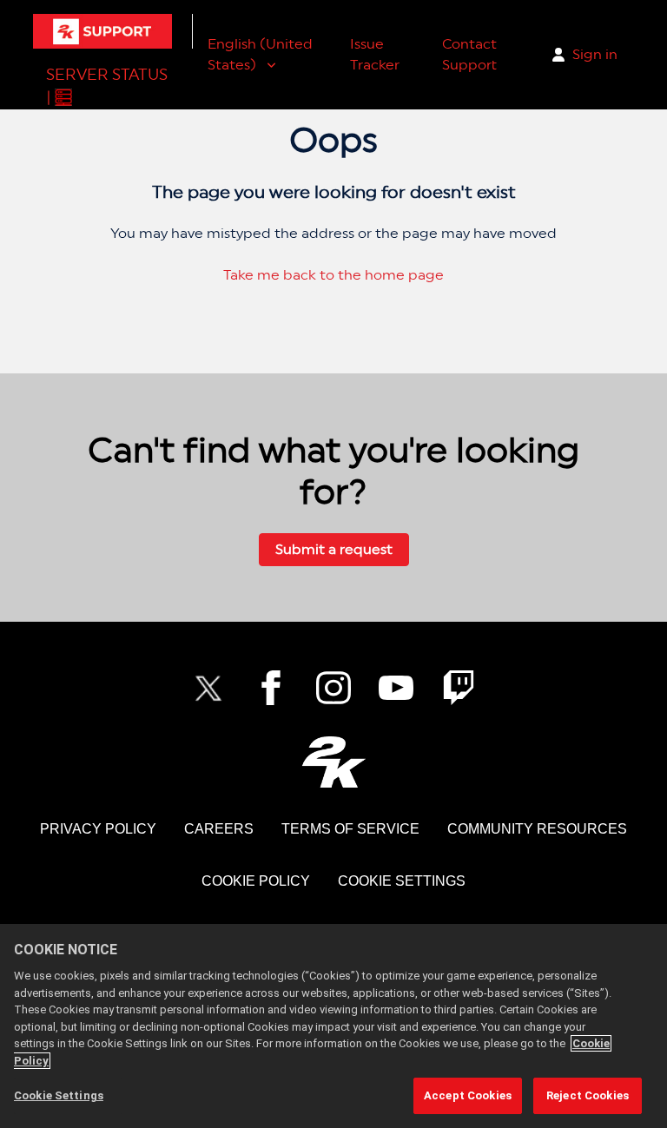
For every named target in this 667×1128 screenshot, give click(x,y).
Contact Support (469, 54)
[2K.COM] (334, 762)
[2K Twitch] (458, 687)
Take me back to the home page (333, 275)
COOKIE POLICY (255, 881)
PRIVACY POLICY (98, 828)
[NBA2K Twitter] (208, 687)
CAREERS (219, 828)
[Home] (102, 31)
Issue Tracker (375, 54)
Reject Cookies (587, 1095)
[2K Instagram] (333, 687)
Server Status (107, 74)
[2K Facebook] (271, 687)
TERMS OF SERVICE (350, 828)
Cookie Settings (402, 881)
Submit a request (334, 549)
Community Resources (537, 828)
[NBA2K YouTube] (396, 687)
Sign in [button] (594, 54)
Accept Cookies (468, 1095)
